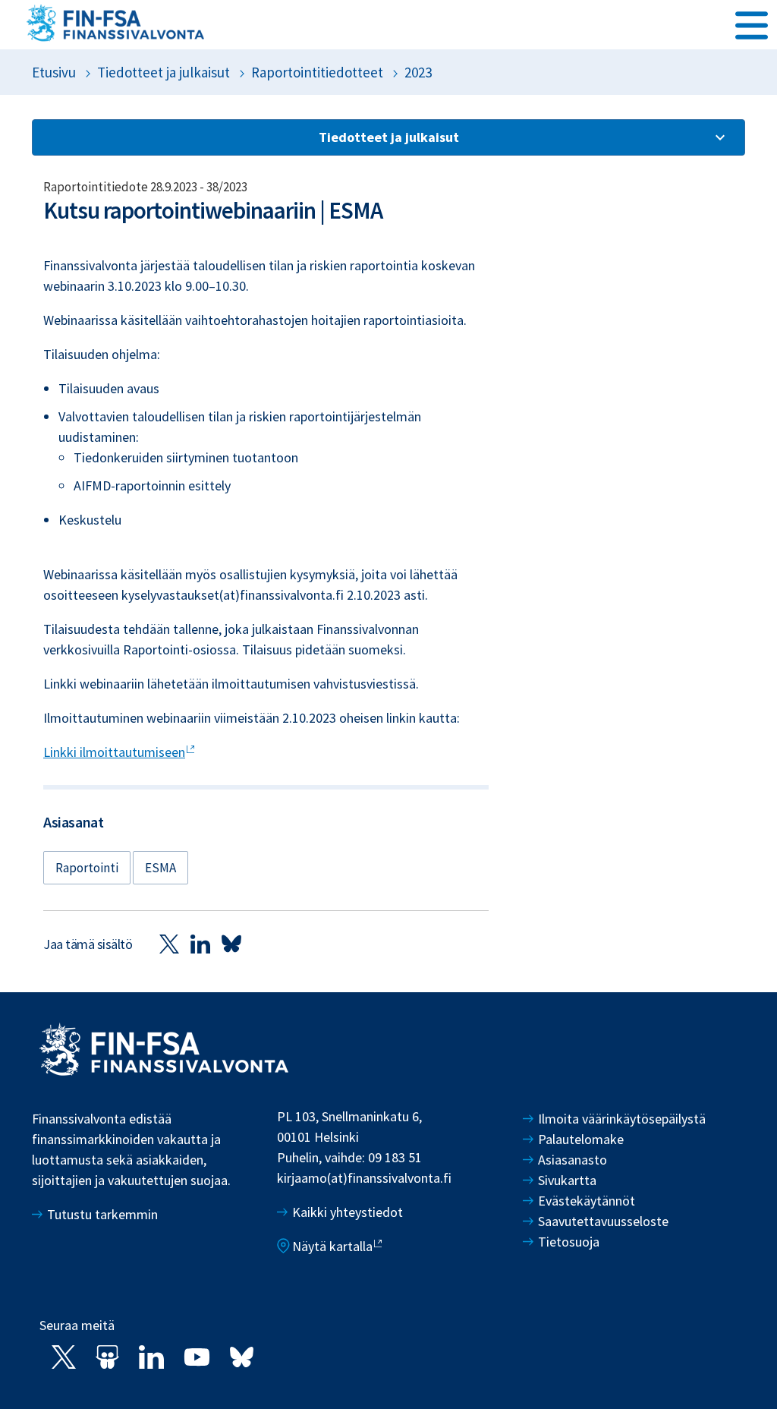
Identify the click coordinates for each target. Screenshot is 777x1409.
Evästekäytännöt (586, 1200)
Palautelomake (581, 1139)
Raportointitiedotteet (317, 72)
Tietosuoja (568, 1241)
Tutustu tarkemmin (102, 1214)
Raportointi (86, 867)
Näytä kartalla (332, 1246)
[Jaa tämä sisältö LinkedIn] (200, 943)
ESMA (160, 867)
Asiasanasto (572, 1159)
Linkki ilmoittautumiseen (114, 752)
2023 (418, 72)
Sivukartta (567, 1180)
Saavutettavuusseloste (603, 1221)
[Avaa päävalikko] (751, 23)
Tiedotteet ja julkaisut (163, 72)
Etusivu (54, 72)
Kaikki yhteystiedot (347, 1212)
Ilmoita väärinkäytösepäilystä (622, 1118)
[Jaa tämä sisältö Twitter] (169, 943)
